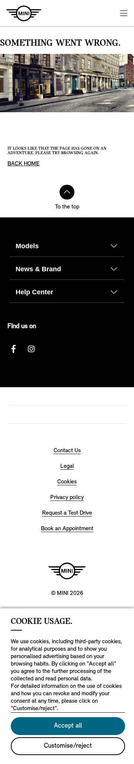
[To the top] (67, 192)
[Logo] (67, 571)
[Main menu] (123, 13)
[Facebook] (13, 349)
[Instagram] (31, 349)
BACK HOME (23, 164)
